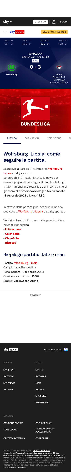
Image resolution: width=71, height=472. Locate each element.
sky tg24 (8, 376)
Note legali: (9, 416)
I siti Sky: (7, 362)
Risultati (10, 242)
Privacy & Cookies (24, 453)
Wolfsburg (55, 168)
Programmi (42, 402)
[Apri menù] (4, 32)
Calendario (12, 233)
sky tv (39, 370)
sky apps (41, 376)
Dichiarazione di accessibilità (45, 430)
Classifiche (12, 238)
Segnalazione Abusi (17, 467)
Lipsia (7, 173)
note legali (10, 429)
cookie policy (44, 423)
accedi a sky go (53, 349)
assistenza (45, 455)
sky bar (40, 389)
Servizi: (39, 362)
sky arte (8, 389)
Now (38, 383)
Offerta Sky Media (14, 438)
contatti (56, 455)
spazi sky (41, 396)
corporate (42, 438)
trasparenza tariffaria (29, 455)
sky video (9, 383)
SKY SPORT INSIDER (54, 32)
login (64, 21)
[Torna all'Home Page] (17, 32)
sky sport (9, 370)
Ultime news (13, 229)
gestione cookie (13, 423)
